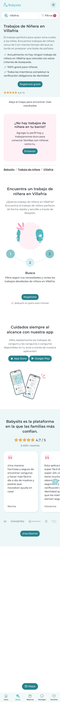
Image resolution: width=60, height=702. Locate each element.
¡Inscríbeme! (30, 533)
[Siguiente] (55, 482)
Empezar (30, 151)
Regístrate (30, 296)
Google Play (42, 358)
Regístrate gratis (30, 84)
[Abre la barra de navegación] (53, 5)
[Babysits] (12, 4)
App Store (20, 358)
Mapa (31, 686)
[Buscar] (6, 15)
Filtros (49, 15)
